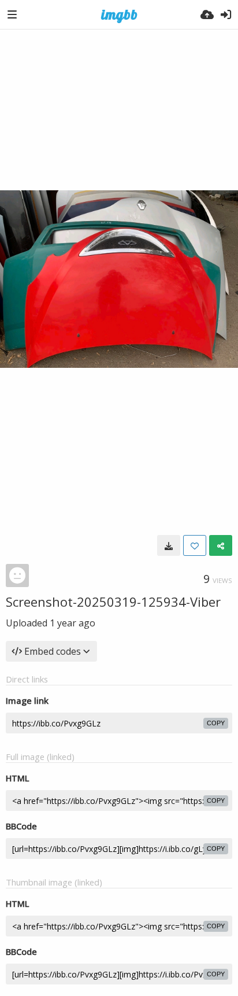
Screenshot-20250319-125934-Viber (113, 601)
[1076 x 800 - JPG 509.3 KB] (168, 545)
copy (216, 723)
